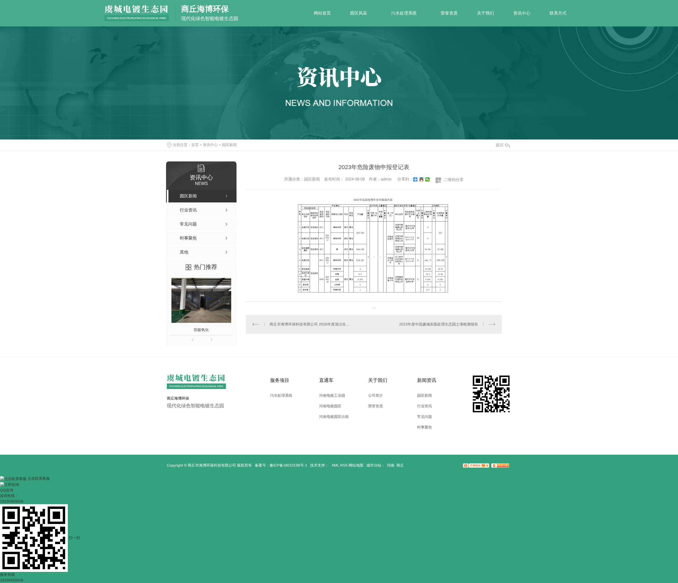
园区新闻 (229, 145)
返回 (499, 145)
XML (335, 465)
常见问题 (424, 416)
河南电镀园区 (330, 406)
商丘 (400, 465)
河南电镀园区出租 (334, 416)
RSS (343, 465)
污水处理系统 (404, 13)
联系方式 (558, 13)
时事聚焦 (424, 427)
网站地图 (356, 465)
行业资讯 (424, 406)
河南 (390, 465)
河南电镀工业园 (332, 395)
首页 (195, 145)
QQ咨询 (6, 490)
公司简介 (375, 395)
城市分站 (373, 465)
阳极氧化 (201, 330)
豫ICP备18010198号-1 (288, 465)
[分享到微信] (427, 179)
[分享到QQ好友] (421, 179)
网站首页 (322, 13)
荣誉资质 (449, 13)
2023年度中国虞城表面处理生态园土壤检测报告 (438, 324)
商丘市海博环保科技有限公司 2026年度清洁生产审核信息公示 (310, 324)
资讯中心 (521, 13)
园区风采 (358, 13)
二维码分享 (453, 179)
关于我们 (485, 13)
